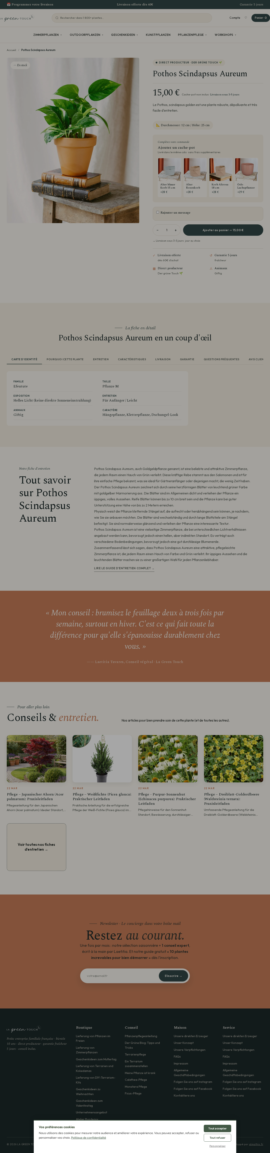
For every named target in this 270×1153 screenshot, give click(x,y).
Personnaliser (217, 1146)
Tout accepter (217, 1128)
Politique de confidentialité (88, 1138)
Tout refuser (217, 1137)
